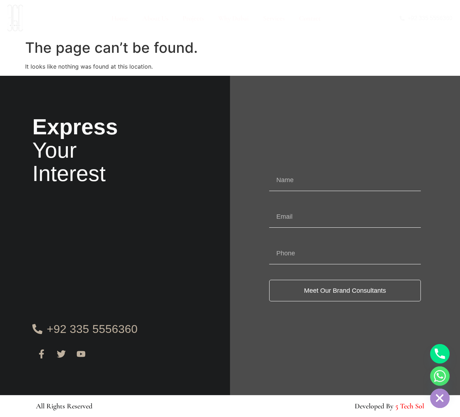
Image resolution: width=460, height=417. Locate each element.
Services (274, 18)
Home (119, 18)
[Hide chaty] (440, 398)
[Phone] (440, 353)
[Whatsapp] (440, 376)
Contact (310, 18)
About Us (155, 18)
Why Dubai (233, 18)
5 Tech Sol (409, 406)
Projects (193, 18)
